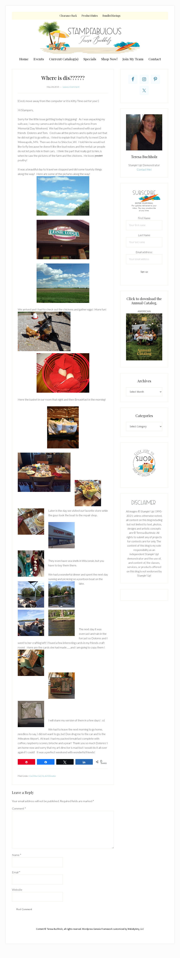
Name (16, 855)
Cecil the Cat (35, 776)
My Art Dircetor (48, 776)
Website (17, 889)
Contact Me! (144, 169)
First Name (144, 218)
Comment (19, 808)
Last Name (144, 235)
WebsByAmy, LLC (136, 929)
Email (16, 872)
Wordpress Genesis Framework (97, 929)
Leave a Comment (71, 87)
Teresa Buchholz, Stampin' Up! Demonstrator (90, 37)
